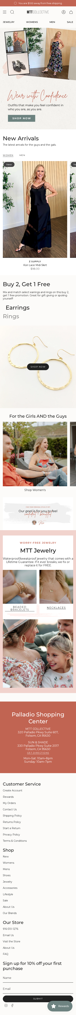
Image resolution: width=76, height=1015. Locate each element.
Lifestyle (8, 894)
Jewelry (7, 881)
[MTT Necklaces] (56, 587)
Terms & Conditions (15, 840)
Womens (8, 862)
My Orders (9, 803)
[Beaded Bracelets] (20, 587)
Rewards (8, 796)
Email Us (8, 935)
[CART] (71, 12)
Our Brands (10, 913)
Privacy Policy (11, 834)
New (6, 856)
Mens (6, 869)
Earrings (18, 307)
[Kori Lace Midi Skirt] (35, 209)
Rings (11, 316)
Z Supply (35, 261)
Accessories (10, 888)
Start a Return (11, 828)
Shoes (6, 875)
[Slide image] (38, 78)
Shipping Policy (12, 815)
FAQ (5, 954)
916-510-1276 (10, 928)
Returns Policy (12, 822)
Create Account (12, 790)
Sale (5, 900)
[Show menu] (4, 12)
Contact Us (10, 809)
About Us (8, 907)
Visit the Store (11, 941)
